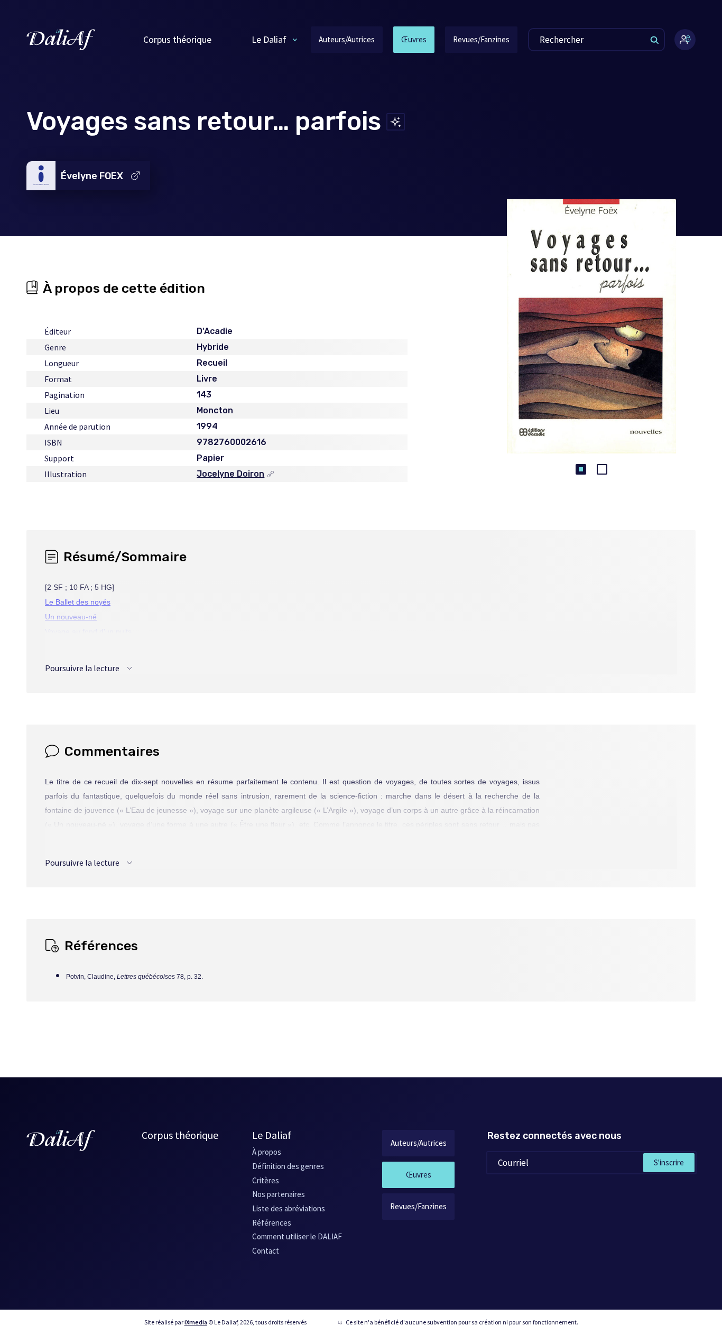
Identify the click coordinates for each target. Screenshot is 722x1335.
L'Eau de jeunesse (76, 661)
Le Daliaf (269, 39)
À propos (266, 1152)
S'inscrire (669, 1162)
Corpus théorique (177, 39)
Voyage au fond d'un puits (88, 631)
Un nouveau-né (71, 617)
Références (271, 1223)
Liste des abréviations (288, 1208)
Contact (265, 1251)
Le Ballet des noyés (77, 602)
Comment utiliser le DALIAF (297, 1236)
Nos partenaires (278, 1194)
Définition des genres (288, 1166)
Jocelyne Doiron (230, 474)
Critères (265, 1180)
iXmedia (195, 1322)
